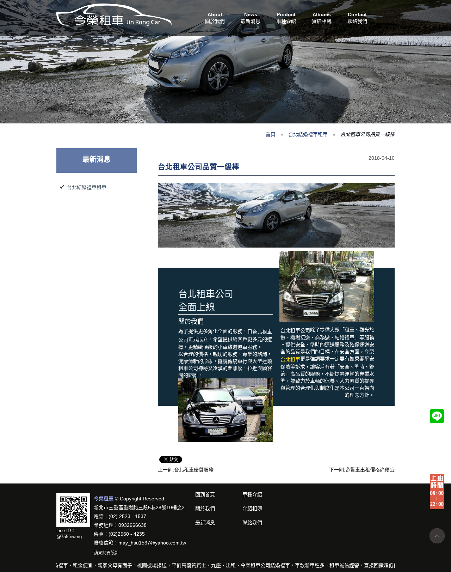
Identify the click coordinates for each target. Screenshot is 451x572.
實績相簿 (322, 18)
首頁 (271, 134)
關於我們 (215, 18)
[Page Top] (437, 535)
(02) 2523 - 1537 (127, 516)
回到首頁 (205, 494)
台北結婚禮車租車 (308, 134)
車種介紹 (286, 18)
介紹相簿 (252, 508)
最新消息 (250, 18)
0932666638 (132, 525)
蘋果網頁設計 (106, 552)
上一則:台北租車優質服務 (186, 470)
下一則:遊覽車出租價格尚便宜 (362, 470)
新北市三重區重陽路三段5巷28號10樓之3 (139, 507)
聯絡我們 (357, 18)
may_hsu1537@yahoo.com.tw (152, 543)
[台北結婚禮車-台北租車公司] (114, 14)
